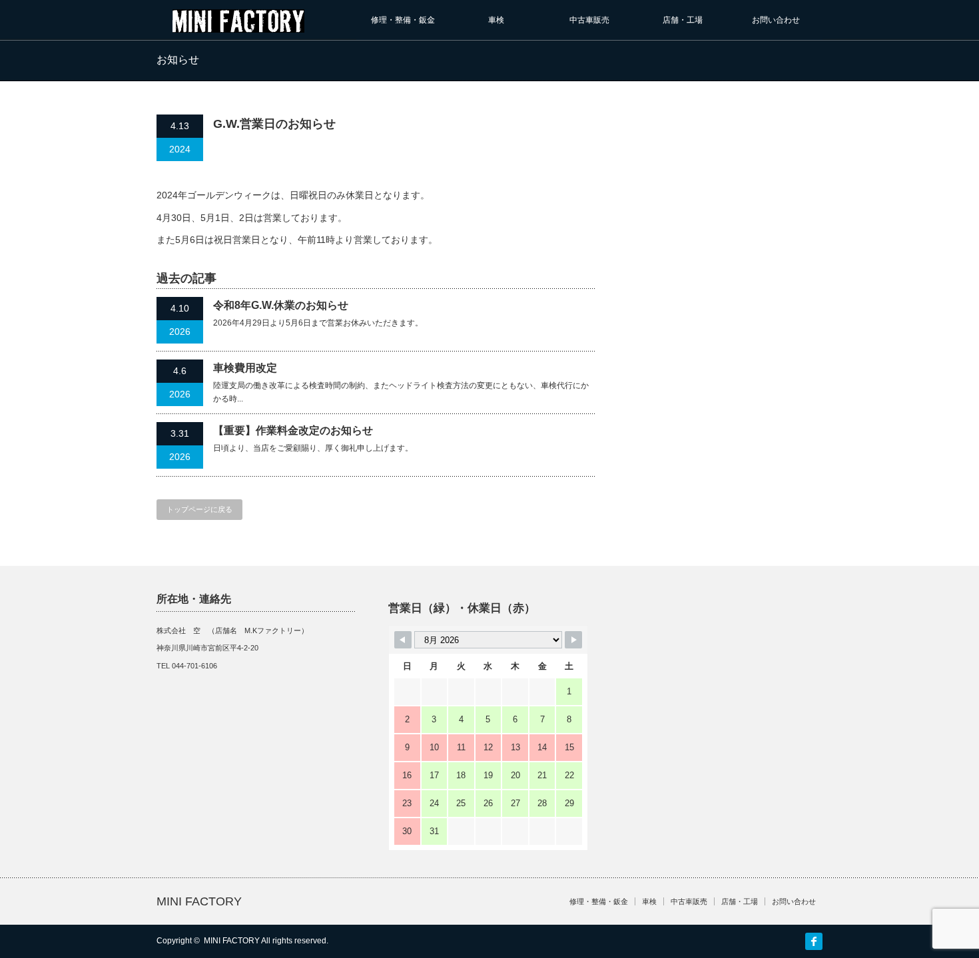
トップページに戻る (199, 509)
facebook (813, 941)
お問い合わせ (776, 20)
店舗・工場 (683, 20)
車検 (496, 20)
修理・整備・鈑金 (403, 20)
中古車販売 (589, 20)
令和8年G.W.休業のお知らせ (280, 305)
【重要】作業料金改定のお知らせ (293, 430)
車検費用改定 (245, 367)
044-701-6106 (194, 666)
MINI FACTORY (199, 901)
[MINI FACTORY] (238, 26)
